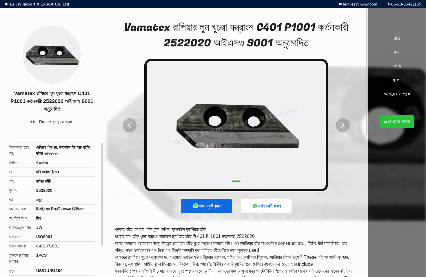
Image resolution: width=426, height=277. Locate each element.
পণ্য (32, 121)
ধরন (397, 52)
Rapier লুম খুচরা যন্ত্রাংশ (56, 121)
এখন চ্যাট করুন (210, 205)
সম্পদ (397, 80)
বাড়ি (397, 38)
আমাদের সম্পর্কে (397, 94)
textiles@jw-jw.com (360, 4)
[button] (129, 125)
